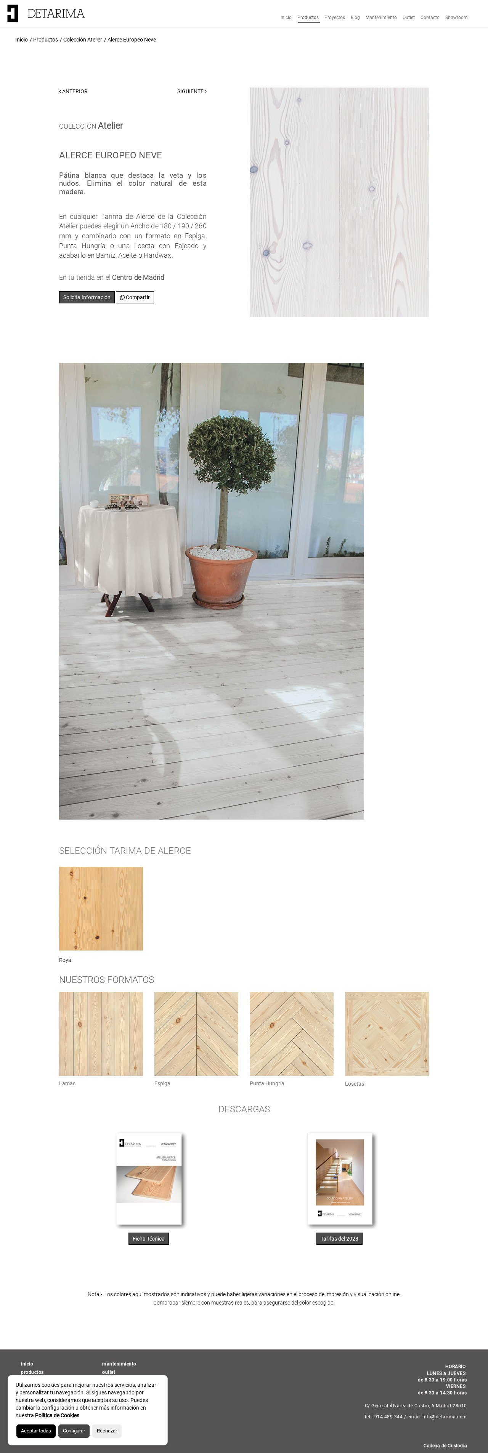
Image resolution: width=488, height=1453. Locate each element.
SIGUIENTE (191, 91)
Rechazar (107, 1431)
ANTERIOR (74, 91)
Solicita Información (87, 297)
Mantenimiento (381, 17)
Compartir (137, 297)
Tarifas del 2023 (339, 1239)
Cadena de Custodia (445, 1445)
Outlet (409, 17)
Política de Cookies (57, 1415)
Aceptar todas (36, 1431)
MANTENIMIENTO (119, 1364)
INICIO (27, 1364)
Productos (308, 17)
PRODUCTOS (32, 1372)
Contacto (430, 17)
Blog (355, 17)
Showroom (456, 17)
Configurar (74, 1431)
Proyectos (334, 17)
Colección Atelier (82, 40)
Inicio (286, 17)
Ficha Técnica (149, 1239)
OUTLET (108, 1372)
